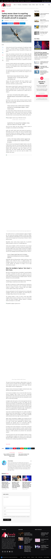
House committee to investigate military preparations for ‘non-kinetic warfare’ (9, 455)
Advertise (11, 1)
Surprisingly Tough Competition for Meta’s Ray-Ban (44, 67)
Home (5, 1)
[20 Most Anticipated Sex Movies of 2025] (36, 14)
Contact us (15, 1)
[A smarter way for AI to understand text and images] (36, 62)
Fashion (30, 4)
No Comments (17, 20)
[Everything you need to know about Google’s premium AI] (37, 546)
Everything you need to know (44, 540)
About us (8, 1)
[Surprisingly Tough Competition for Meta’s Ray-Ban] (36, 67)
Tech (40, 4)
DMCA (18, 1)
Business (19, 4)
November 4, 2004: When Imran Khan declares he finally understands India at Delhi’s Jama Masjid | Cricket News (16, 485)
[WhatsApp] (3, 58)
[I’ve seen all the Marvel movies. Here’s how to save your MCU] (20, 534)
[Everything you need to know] (37, 540)
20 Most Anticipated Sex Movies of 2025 (44, 14)
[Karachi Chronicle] (6, 5)
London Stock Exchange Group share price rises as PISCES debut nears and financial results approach (28, 540)
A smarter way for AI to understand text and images (44, 62)
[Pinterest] (3, 55)
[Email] (3, 60)
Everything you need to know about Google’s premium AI (44, 546)
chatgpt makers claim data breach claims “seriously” (45, 534)
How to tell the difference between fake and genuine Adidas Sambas (44, 20)
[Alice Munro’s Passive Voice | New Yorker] (36, 33)
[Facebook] (3, 47)
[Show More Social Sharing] (27, 23)
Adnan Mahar (7, 20)
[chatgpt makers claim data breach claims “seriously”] (37, 534)
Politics (33, 4)
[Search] (49, 5)
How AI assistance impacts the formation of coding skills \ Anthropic (44, 72)
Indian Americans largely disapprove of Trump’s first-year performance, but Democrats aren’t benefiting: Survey (6, 485)
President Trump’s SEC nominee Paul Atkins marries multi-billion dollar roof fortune (44, 26)
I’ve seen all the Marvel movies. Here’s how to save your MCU (28, 534)
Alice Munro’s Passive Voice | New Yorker (44, 33)
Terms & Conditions (28, 1)
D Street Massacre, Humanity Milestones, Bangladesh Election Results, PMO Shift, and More (41, 54)
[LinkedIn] (3, 53)
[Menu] (2, 1)
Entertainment (25, 4)
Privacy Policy (22, 1)
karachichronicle (15, 557)
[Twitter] (3, 50)
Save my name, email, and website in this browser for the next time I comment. (16, 516)
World (43, 4)
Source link (8, 444)
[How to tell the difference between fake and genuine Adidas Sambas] (36, 21)
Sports (37, 4)
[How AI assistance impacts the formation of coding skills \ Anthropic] (36, 72)
